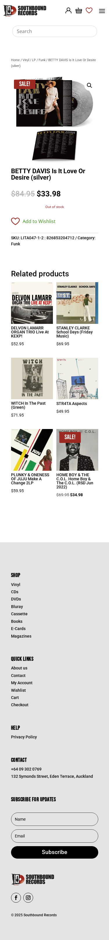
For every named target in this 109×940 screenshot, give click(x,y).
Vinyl (26, 60)
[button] (89, 85)
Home (15, 60)
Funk (42, 60)
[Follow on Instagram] (28, 898)
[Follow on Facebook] (16, 898)
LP (34, 60)
